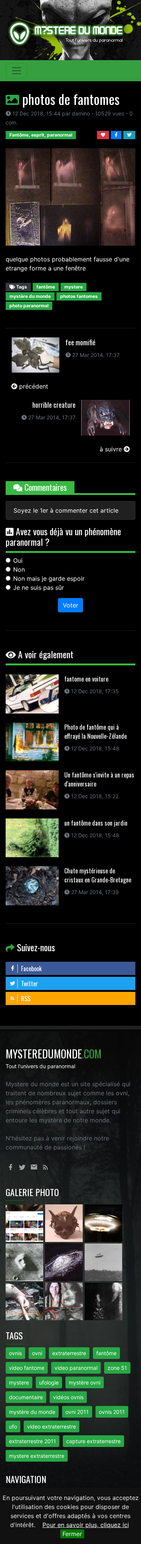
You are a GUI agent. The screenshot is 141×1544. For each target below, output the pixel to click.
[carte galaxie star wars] (65, 1262)
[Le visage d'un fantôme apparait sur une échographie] (65, 1301)
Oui (18, 560)
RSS (25, 998)
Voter (70, 605)
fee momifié (80, 342)
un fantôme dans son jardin (95, 822)
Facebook (31, 968)
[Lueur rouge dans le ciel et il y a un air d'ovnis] (103, 1223)
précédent (32, 386)
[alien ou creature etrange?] (25, 1301)
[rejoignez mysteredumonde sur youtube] (25, 1223)
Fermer (72, 1534)
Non (19, 569)
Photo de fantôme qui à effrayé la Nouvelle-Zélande (95, 732)
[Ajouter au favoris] (104, 134)
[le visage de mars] (25, 1262)
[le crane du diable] (65, 1223)
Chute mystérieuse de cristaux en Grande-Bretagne (97, 875)
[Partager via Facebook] (117, 134)
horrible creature (54, 405)
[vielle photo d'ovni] (103, 1262)
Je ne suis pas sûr (38, 587)
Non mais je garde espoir (49, 578)
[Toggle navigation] (16, 70)
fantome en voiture (86, 678)
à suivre (112, 449)
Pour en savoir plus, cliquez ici (85, 1525)
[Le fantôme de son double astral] (103, 1301)
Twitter (29, 983)
